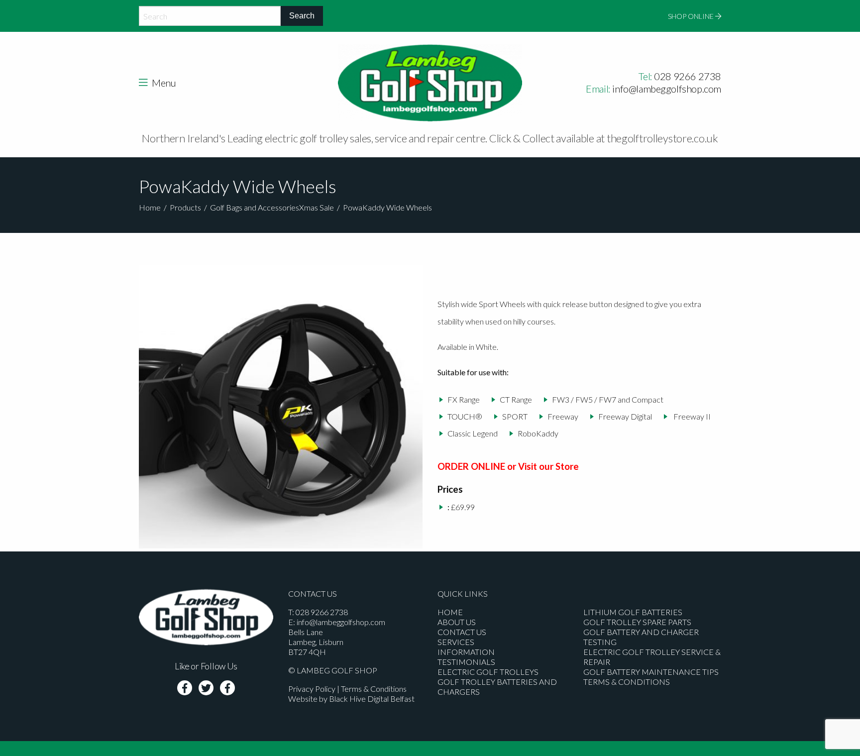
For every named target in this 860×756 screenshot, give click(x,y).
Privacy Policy (311, 688)
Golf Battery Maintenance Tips (651, 671)
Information (466, 651)
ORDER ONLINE (471, 466)
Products (185, 207)
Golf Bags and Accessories (254, 207)
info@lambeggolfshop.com (666, 89)
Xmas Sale (316, 207)
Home (150, 207)
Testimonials (466, 661)
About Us (456, 622)
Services (455, 642)
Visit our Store (548, 466)
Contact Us (461, 632)
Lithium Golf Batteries (632, 612)
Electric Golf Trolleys (487, 671)
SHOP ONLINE (691, 16)
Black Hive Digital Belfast (372, 698)
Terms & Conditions (374, 688)
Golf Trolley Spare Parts (637, 622)
